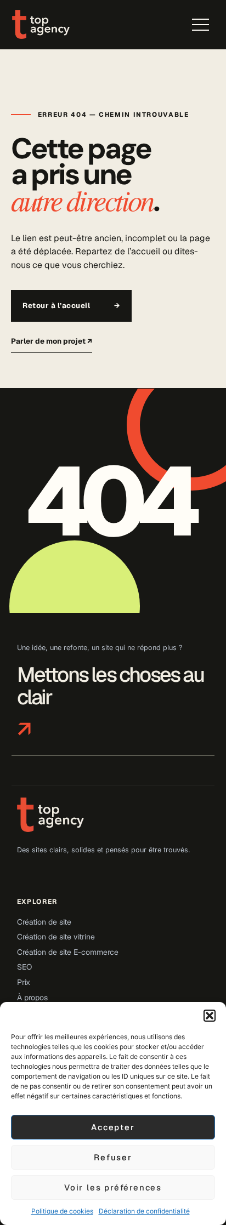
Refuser (113, 1157)
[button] (209, 1015)
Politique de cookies (62, 1211)
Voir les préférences (113, 1187)
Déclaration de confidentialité (144, 1211)
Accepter (112, 1127)
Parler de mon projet (51, 341)
